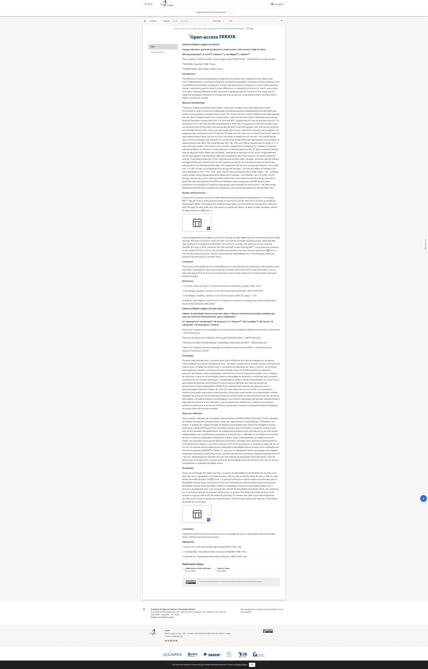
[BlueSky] (166, 641)
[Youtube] (176, 641)
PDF (230, 21)
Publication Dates (158, 52)
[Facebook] (174, 641)
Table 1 (207, 210)
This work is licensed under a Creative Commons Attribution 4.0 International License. (230, 581)
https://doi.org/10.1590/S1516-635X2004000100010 (223, 28)
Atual (175, 21)
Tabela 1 (217, 479)
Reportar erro (425, 244)
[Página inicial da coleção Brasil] (152, 635)
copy (250, 28)
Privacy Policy (241, 665)
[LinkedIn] (171, 641)
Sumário (153, 21)
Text (152, 47)
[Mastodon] (168, 641)
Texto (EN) (216, 21)
